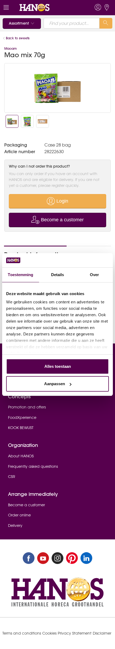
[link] (46, 7)
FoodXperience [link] (22, 417)
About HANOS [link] (21, 456)
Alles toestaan (57, 366)
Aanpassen (54, 383)
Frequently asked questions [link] (33, 466)
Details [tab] (57, 274)
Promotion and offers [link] (27, 407)
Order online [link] (19, 515)
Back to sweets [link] (17, 38)
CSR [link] (11, 476)
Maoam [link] (10, 48)
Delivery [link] (15, 525)
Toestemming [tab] (20, 274)
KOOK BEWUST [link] (20, 427)
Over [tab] (94, 274)
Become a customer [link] (26, 505)
